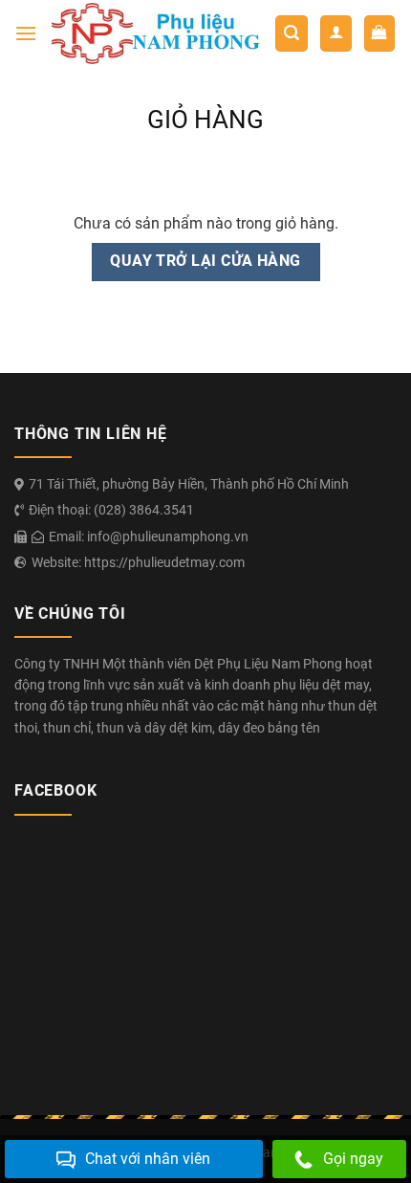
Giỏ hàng (205, 119)
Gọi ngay (353, 1159)
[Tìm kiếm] (291, 33)
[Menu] (25, 33)
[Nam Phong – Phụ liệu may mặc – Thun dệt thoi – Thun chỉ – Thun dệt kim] (155, 33)
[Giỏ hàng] (380, 33)
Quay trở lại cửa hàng (205, 261)
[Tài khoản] (336, 33)
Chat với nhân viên (147, 1159)
